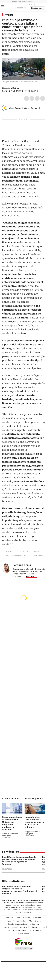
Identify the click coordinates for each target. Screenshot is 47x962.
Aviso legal (34, 924)
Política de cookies (37, 927)
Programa (21, 8)
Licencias (24, 551)
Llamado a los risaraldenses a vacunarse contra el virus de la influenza (34, 822)
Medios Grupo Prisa (23, 948)
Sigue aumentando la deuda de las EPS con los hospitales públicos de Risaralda (12, 823)
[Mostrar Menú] (2, 6)
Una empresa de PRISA (23, 942)
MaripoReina (21, 88)
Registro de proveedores (17, 924)
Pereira (8, 14)
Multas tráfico (37, 555)
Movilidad (10, 551)
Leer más (30, 576)
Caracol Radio (9, 7)
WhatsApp (42, 98)
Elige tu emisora (37, 8)
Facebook (26, 98)
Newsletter (37, 918)
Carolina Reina (10, 88)
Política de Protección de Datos (14, 927)
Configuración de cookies (15, 930)
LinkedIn (37, 98)
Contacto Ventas (23, 918)
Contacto (9, 918)
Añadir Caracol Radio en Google (22, 108)
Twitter (32, 98)
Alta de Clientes (35, 921)
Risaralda (38, 551)
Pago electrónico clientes (16, 921)
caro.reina (24, 88)
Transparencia (35, 930)
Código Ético (23, 934)
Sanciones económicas (16, 555)
